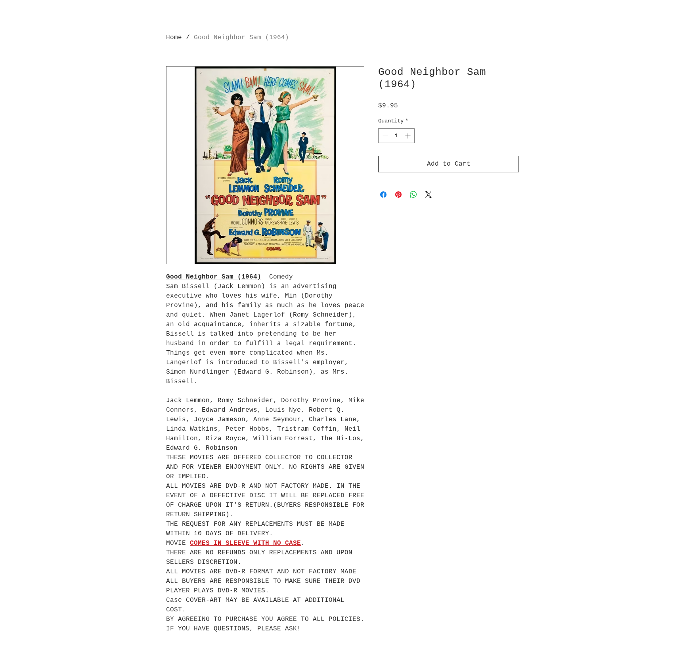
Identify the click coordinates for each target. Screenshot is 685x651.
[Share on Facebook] (383, 194)
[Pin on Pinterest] (398, 194)
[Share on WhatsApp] (413, 194)
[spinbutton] (396, 136)
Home (174, 37)
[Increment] (408, 136)
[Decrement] (384, 136)
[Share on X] (428, 194)
